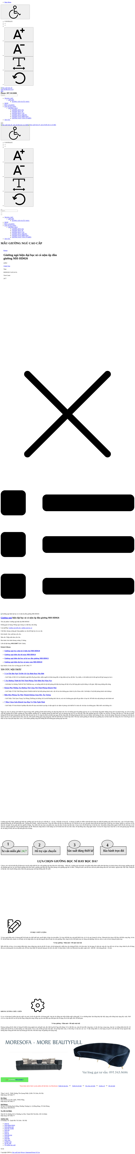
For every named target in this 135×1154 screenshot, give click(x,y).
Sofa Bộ (6, 1137)
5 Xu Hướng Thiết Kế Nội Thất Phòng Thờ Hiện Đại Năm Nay (28, 681)
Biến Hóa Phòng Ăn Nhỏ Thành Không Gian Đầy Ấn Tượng (27, 695)
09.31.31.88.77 (19, 1079)
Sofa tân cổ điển (9, 1128)
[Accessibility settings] (15, 12)
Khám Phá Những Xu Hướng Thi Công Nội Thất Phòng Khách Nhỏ (30, 688)
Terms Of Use (36, 1152)
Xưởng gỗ (102, 1086)
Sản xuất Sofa (16, 1152)
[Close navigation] (1, 214)
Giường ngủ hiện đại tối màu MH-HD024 (20, 655)
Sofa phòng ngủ (9, 1127)
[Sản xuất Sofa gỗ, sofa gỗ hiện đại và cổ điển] (8, 91)
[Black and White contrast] (5, 25)
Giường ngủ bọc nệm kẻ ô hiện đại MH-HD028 (22, 651)
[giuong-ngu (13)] (47, 343)
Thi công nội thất (90, 1086)
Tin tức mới (7, 1143)
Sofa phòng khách (9, 1125)
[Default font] (18, 78)
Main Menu (7, 2)
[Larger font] (18, 34)
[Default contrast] (5, 23)
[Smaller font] (18, 49)
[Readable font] (18, 63)
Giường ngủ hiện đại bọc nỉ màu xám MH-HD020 (23, 662)
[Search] (1, 209)
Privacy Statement (26, 1152)
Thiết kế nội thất (77, 1086)
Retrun (5, 250)
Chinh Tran (6, 266)
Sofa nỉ (6, 1132)
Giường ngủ (6, 618)
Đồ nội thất (111, 1086)
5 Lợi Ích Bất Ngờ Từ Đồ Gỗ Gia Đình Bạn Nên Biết (24, 674)
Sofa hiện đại (8, 1135)
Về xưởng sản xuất (9, 1145)
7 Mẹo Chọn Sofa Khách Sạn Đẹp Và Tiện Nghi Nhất (24, 702)
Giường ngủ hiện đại (15, 628)
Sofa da (6, 1123)
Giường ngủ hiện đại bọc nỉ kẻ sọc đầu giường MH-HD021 (26, 658)
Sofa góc (7, 1130)
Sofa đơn (7, 1138)
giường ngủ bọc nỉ (26, 628)
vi (1, 123)
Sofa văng (7, 1140)
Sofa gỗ (6, 1133)
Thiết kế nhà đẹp (63, 1086)
